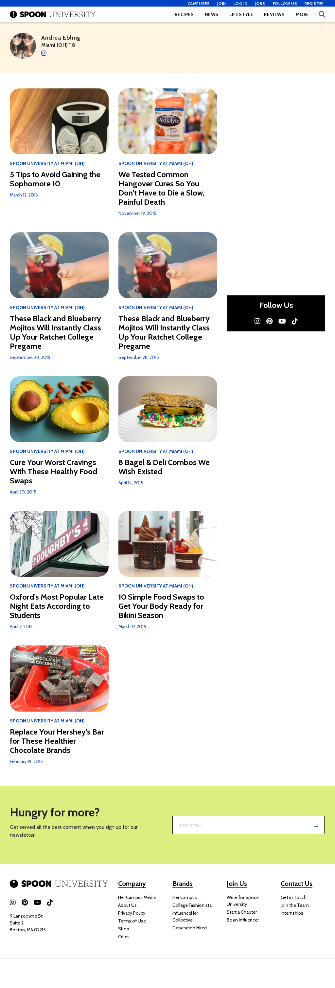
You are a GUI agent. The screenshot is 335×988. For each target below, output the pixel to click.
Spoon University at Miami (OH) (47, 163)
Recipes (184, 14)
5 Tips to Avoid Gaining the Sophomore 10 (55, 179)
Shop (123, 929)
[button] (322, 14)
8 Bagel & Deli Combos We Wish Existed (164, 467)
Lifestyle (241, 14)
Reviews (274, 14)
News (212, 14)
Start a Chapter (242, 912)
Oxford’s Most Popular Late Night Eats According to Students (57, 606)
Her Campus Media (137, 897)
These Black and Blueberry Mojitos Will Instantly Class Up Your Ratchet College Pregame (55, 332)
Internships (292, 913)
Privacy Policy (131, 913)
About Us (127, 905)
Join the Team (295, 905)
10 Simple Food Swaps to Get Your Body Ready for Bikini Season (161, 606)
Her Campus (184, 897)
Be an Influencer (243, 920)
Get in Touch (294, 897)
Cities (124, 937)
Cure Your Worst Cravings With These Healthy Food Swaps (53, 471)
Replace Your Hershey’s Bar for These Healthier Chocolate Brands (57, 741)
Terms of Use (132, 921)
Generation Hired (189, 928)
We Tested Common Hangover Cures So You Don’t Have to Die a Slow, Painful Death (161, 188)
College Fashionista (192, 905)
